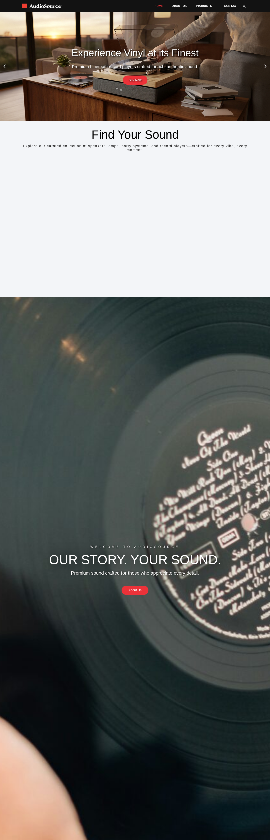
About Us (179, 6)
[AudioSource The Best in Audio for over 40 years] (43, 6)
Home (159, 6)
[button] (213, 6)
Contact (231, 6)
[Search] (244, 6)
